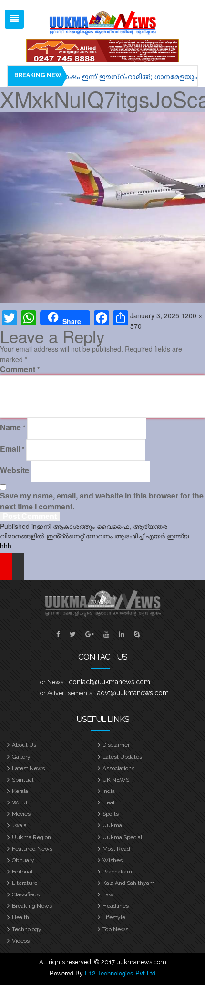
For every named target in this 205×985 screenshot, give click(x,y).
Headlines (115, 906)
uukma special (122, 837)
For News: (50, 682)
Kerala (20, 791)
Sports (110, 814)
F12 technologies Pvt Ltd (120, 972)
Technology (26, 929)
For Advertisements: (64, 693)
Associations (118, 768)
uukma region (31, 837)
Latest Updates (122, 756)
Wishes (112, 860)
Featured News (32, 848)
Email (12, 449)
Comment (20, 369)
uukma (112, 825)
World (19, 802)
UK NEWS (115, 779)
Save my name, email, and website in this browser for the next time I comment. (102, 501)
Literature (25, 883)
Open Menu (14, 19)
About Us (24, 744)
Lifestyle (113, 917)
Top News (115, 929)
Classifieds (26, 894)
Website (14, 470)
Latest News (28, 768)
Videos (21, 940)
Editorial (22, 871)
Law (107, 894)
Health (111, 802)
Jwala (19, 825)
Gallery (21, 756)
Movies (21, 814)
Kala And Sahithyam (128, 883)
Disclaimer (116, 744)
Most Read (116, 848)
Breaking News (32, 906)
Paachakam (117, 871)
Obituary (23, 860)
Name (12, 427)
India (108, 791)
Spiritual (22, 779)
